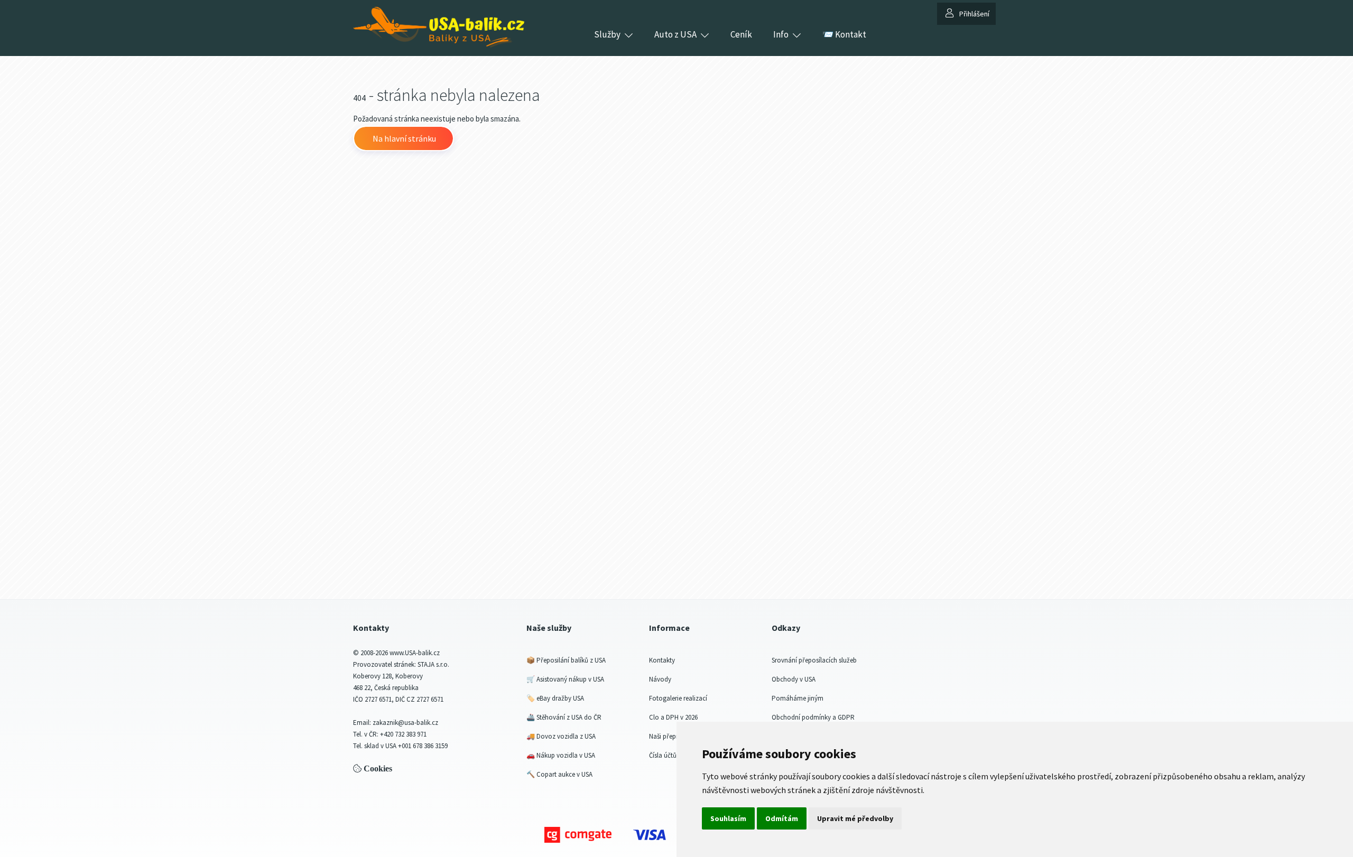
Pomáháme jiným (797, 698)
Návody (660, 679)
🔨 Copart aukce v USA (559, 774)
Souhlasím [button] (728, 818)
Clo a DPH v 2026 (673, 717)
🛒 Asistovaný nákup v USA (565, 679)
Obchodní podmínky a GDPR (813, 717)
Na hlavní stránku (403, 138)
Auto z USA (675, 34)
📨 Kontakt (844, 34)
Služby (607, 34)
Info (781, 34)
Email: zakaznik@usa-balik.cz (395, 722)
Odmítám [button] (781, 818)
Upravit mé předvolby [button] (855, 818)
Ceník (741, 34)
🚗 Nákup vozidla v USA (560, 755)
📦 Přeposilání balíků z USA (566, 660)
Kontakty (662, 660)
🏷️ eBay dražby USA (555, 698)
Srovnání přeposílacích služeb (814, 660)
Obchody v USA (793, 679)
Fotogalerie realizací (678, 698)
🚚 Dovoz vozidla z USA (561, 736)
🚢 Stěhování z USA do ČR (563, 717)
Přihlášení (974, 13)
